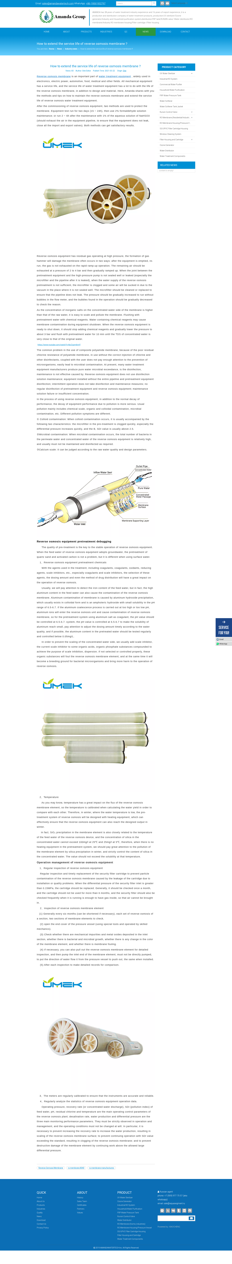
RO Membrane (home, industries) (131, 1224)
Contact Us (41, 1224)
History (80, 1197)
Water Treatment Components (172, 156)
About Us (41, 1201)
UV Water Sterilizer (167, 73)
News (39, 1216)
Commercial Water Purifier (171, 84)
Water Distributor (167, 151)
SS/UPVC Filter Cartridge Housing (174, 129)
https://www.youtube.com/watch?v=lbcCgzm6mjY (59, 345)
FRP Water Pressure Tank (170, 95)
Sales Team (82, 1201)
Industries (41, 1209)
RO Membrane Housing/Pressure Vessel (177, 123)
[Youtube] (167, 3)
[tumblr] (179, 1210)
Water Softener (166, 101)
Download (41, 1220)
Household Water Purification (172, 90)
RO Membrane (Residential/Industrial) (175, 117)
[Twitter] (168, 1210)
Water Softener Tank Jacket (171, 106)
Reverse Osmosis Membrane (51, 1168)
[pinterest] (162, 1210)
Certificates (81, 1205)
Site (124, 71)
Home (39, 1197)
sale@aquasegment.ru (174, 1203)
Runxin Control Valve (168, 112)
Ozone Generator (167, 145)
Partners (80, 1209)
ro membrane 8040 (76, 1168)
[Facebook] (162, 3)
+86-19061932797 (96, 3)
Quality (40, 1213)
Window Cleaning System (170, 134)
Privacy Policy (43, 1228)
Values (80, 1213)
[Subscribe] (191, 1218)
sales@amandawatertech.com (58, 3)
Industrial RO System (168, 79)
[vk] (173, 1210)
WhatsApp (223, 644)
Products (41, 1205)
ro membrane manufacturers (101, 1168)
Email (221, 639)
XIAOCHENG (174, 1227)
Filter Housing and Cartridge (171, 140)
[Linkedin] (184, 1210)
